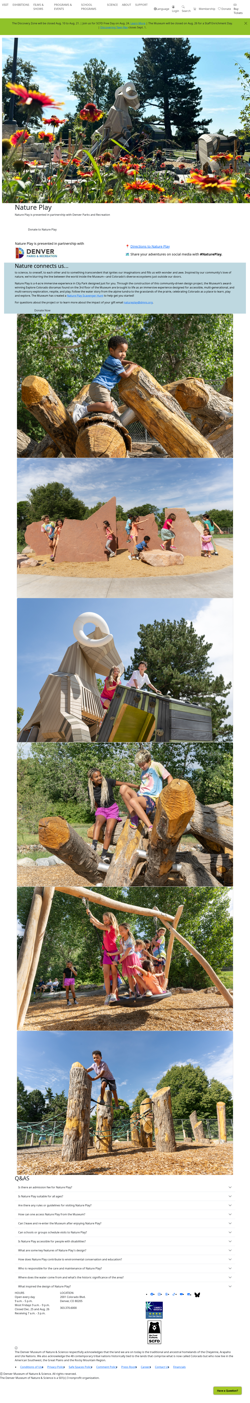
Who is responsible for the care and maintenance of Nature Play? (60, 1268)
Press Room (129, 1367)
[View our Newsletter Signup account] (188, 1294)
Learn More (137, 23)
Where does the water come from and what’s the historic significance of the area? (71, 1277)
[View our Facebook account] (152, 1294)
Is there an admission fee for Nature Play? (45, 1187)
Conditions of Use (31, 1367)
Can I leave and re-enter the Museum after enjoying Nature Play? (60, 1223)
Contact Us (162, 1367)
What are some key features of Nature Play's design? (52, 1250)
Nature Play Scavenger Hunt (85, 295)
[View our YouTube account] (181, 1294)
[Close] (246, 23)
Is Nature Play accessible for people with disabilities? (52, 1241)
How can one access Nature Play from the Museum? (52, 1214)
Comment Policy (106, 1367)
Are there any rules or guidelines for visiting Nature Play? (54, 1205)
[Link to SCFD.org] (154, 1332)
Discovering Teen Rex (114, 27)
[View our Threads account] (166, 1294)
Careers (146, 1367)
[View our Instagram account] (159, 1294)
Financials (179, 1367)
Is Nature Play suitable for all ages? (40, 1196)
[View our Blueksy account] (197, 1295)
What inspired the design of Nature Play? (44, 1286)
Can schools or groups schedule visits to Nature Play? (52, 1232)
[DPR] (36, 252)
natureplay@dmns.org (138, 302)
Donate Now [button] (42, 310)
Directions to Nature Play (150, 246)
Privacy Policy (56, 1367)
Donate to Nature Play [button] (42, 229)
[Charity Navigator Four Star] (154, 1310)
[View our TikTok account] (173, 1294)
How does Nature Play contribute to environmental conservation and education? (70, 1259)
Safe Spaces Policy (80, 1367)
